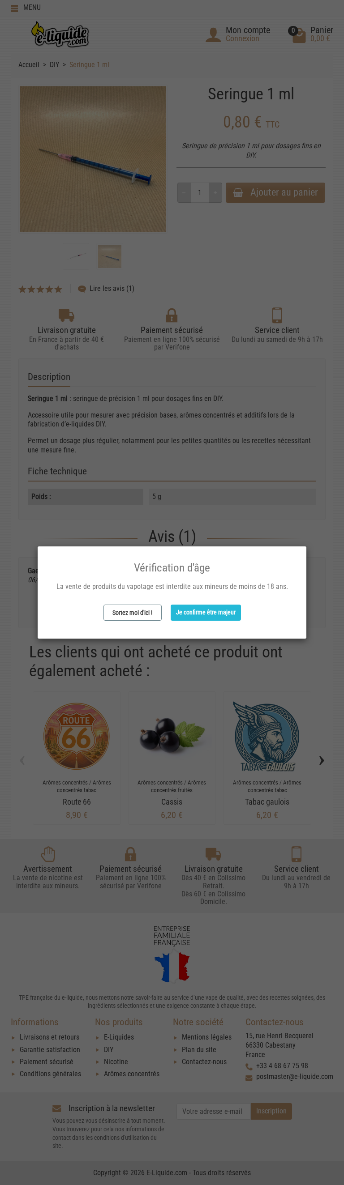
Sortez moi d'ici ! (132, 612)
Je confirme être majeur (206, 612)
